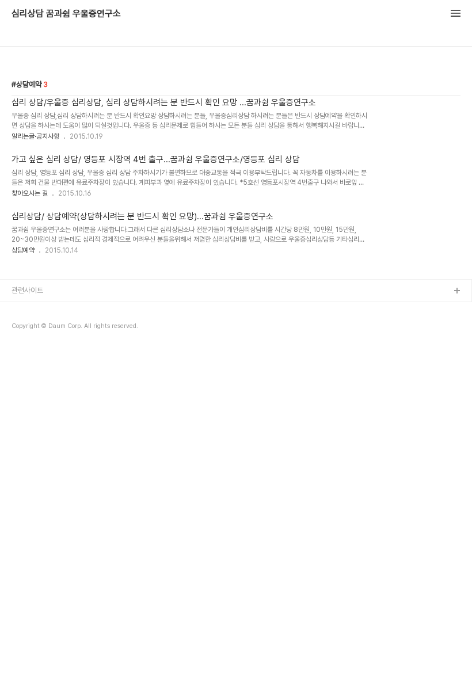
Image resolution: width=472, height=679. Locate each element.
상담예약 (23, 250)
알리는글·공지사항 (35, 136)
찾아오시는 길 (30, 193)
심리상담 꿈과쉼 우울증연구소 (66, 14)
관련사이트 (27, 290)
